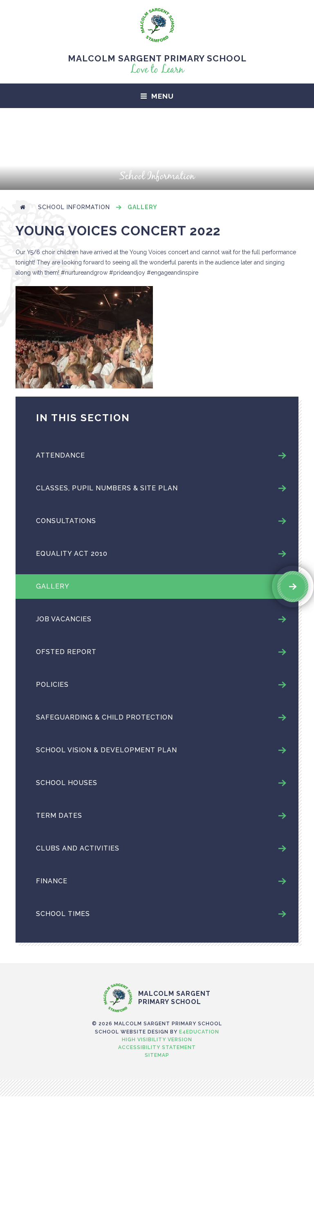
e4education (199, 1032)
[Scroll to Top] (157, 966)
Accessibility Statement (157, 1047)
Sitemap (157, 1055)
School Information (74, 207)
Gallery (142, 207)
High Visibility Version (157, 1039)
